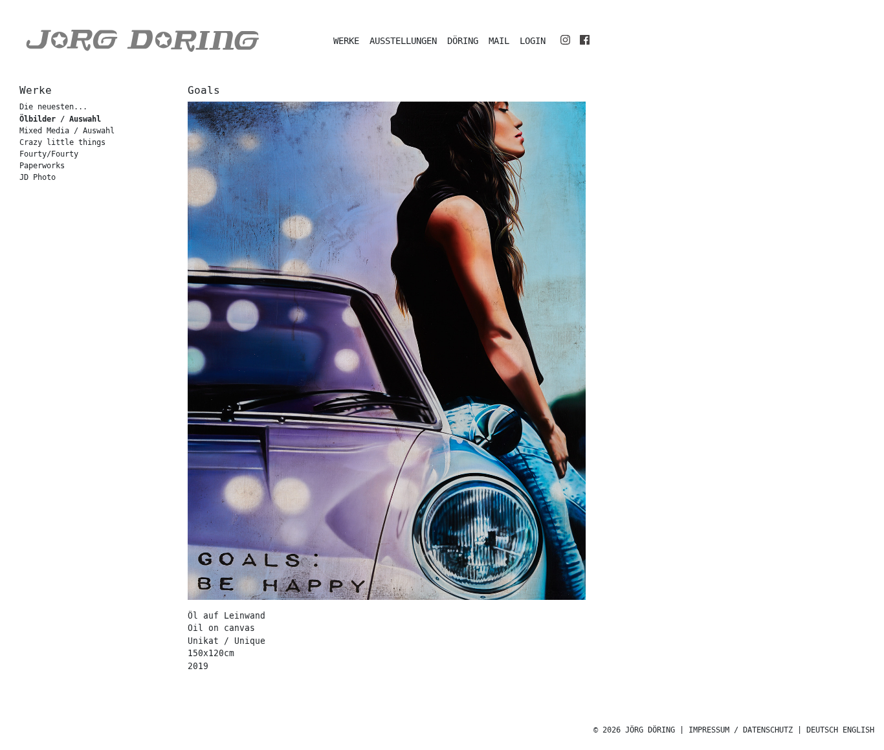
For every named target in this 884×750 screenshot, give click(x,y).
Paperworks (42, 165)
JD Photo (37, 177)
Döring (462, 41)
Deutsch (822, 730)
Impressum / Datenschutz (741, 730)
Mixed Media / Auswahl (67, 131)
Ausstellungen (403, 41)
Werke (346, 41)
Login (533, 41)
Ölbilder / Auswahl (60, 119)
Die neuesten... (53, 107)
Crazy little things (62, 142)
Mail (499, 41)
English (858, 730)
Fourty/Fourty (48, 154)
